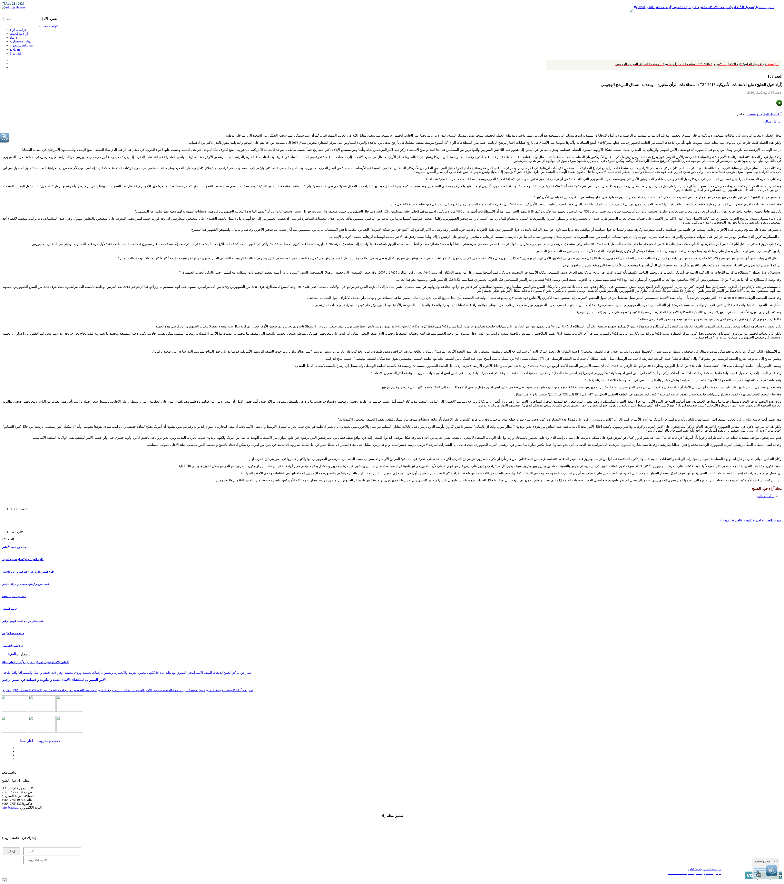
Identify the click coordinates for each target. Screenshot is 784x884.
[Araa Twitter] (10, 62)
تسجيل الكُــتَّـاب (743, 7)
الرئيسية (697, 64)
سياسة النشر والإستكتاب (704, 869)
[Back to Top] (4, 880)
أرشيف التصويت (683, 7)
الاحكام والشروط (706, 7)
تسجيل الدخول (764, 7)
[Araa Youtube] (10, 66)
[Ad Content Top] (392, 7)
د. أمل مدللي (772, 121)
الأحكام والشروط (49, 741)
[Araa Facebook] (15, 746)
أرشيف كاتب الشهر (658, 7)
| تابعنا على (215, 759)
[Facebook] (10, 59)
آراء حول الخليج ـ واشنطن (764, 114)
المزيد (12, 654)
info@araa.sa (10, 807)
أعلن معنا (724, 7)
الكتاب (640, 7)
